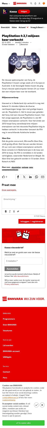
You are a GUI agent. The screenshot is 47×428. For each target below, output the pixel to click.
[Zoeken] (31, 3)
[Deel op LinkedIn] (30, 176)
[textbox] (23, 202)
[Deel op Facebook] (18, 176)
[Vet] (6, 212)
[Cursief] (10, 212)
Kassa (13, 11)
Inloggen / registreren (31, 221)
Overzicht (5, 27)
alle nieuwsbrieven (21, 276)
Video (14, 27)
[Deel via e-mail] (42, 176)
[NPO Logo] (43, 3)
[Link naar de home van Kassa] (5, 11)
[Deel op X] (24, 176)
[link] (16, 167)
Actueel (22, 27)
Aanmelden (12, 268)
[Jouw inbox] (35, 3)
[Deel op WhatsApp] (36, 176)
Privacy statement (11, 284)
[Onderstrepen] (14, 212)
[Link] (18, 212)
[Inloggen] (39, 3)
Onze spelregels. (9, 190)
